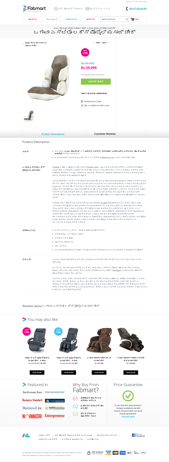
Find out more (128, 416)
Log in (128, 1)
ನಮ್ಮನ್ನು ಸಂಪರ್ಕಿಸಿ (47, 439)
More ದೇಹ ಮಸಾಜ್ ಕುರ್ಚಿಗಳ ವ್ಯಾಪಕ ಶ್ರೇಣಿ (36, 44)
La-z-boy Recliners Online (62, 455)
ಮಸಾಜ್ (104, 203)
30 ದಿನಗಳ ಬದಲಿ (100, 8)
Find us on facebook (138, 435)
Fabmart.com (34, 8)
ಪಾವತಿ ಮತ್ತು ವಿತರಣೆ (106, 435)
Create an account (140, 1)
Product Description (52, 134)
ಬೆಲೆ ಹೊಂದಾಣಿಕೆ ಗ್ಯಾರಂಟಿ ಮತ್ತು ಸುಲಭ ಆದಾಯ (73, 435)
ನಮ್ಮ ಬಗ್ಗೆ (44, 435)
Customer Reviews (105, 133)
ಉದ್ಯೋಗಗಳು (92, 439)
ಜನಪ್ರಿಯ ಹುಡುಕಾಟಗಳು (72, 439)
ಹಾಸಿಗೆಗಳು (32, 19)
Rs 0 (137, 19)
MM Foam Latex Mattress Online (69, 453)
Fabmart (26, 435)
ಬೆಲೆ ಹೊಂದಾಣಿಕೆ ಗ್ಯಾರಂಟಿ (70, 8)
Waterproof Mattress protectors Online (36, 455)
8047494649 (138, 9)
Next (104, 43)
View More (37, 372)
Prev (98, 43)
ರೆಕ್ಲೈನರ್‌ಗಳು (71, 19)
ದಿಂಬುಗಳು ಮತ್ (51, 19)
